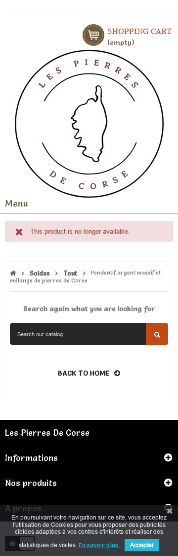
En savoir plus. (99, 545)
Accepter (142, 545)
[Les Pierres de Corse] (89, 122)
